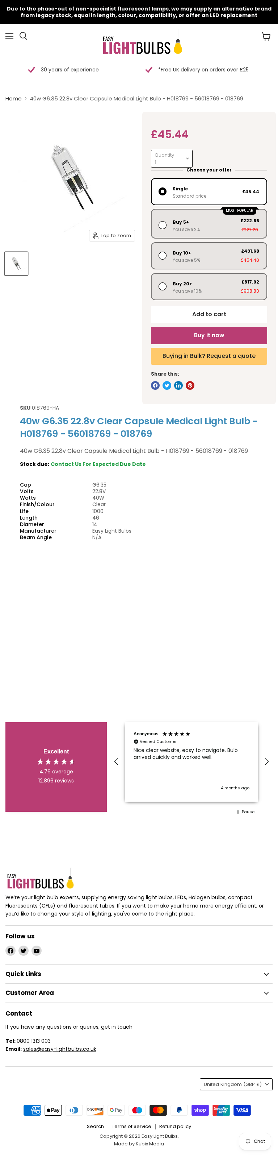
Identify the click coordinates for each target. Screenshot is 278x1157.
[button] (116, 761)
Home (13, 98)
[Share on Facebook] (155, 385)
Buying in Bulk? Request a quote (209, 356)
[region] (191, 762)
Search (95, 1126)
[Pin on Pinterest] (190, 385)
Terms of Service (131, 1126)
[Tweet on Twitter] (167, 385)
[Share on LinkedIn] (178, 385)
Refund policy (175, 1126)
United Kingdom (233, 1084)
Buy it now (209, 335)
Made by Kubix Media (139, 1143)
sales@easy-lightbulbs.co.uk (59, 1049)
